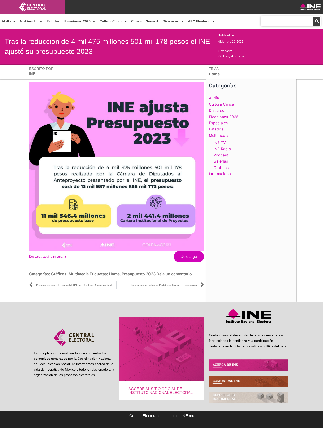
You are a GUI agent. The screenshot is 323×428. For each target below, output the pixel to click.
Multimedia (29, 21)
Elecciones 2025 (77, 21)
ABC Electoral (199, 21)
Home (114, 274)
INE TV (220, 142)
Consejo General (144, 21)
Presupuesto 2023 (139, 274)
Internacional (220, 173)
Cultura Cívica (111, 21)
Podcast (221, 155)
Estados (53, 21)
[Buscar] (316, 21)
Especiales (218, 123)
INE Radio (222, 149)
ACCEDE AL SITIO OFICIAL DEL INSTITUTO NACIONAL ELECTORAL (160, 391)
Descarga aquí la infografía (47, 256)
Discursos (171, 21)
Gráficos (223, 56)
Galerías (221, 161)
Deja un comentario (174, 274)
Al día (6, 21)
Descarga (189, 257)
